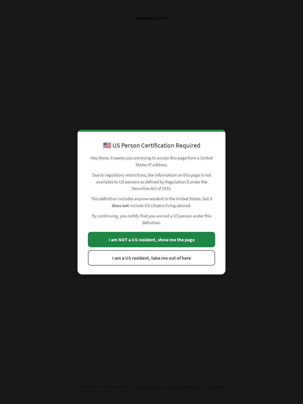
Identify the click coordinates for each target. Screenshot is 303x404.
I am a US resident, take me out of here (151, 258)
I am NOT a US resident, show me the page (152, 240)
